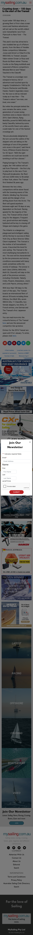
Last (3, 475)
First (3, 468)
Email (4, 458)
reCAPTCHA (6, 481)
